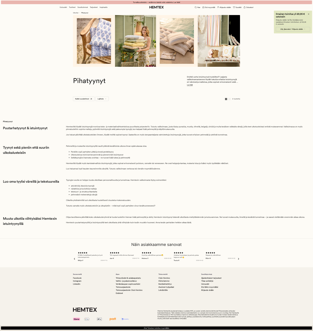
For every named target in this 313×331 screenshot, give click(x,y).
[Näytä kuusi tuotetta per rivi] (229, 98)
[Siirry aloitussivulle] (156, 7)
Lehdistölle (163, 290)
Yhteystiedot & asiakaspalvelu (128, 278)
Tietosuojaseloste (123, 287)
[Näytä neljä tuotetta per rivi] (226, 98)
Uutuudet (63, 7)
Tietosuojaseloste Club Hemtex (129, 290)
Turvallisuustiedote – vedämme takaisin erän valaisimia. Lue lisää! (156, 2)
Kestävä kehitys (165, 284)
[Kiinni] (308, 14)
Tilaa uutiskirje (207, 281)
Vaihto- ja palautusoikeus (126, 281)
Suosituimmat (83, 7)
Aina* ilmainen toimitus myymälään (156, 328)
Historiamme (163, 281)
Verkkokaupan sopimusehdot (128, 284)
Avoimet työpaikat (166, 287)
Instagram (77, 281)
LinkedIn (76, 284)
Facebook (77, 278)
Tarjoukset (94, 7)
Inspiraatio (103, 7)
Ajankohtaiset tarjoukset (211, 278)
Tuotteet (72, 7)
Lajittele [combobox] (101, 99)
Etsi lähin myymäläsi (209, 287)
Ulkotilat (75, 13)
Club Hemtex (164, 278)
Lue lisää (190, 85)
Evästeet (119, 293)
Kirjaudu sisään (207, 290)
